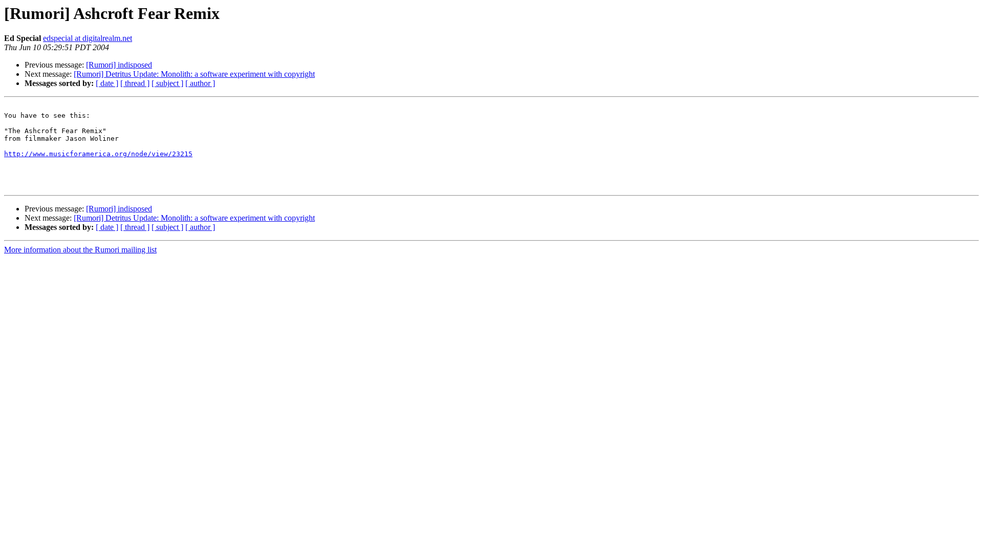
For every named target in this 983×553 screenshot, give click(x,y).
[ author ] (200, 83)
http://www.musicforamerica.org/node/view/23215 (98, 154)
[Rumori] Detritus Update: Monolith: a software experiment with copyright (194, 74)
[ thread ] (134, 83)
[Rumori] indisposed (119, 64)
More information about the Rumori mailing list (80, 249)
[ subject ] (167, 83)
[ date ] (107, 83)
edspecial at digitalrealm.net (87, 38)
